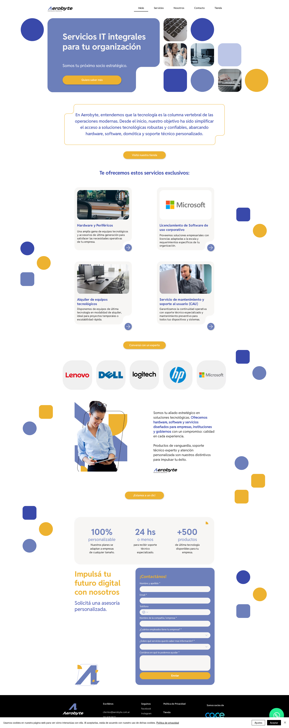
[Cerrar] (285, 722)
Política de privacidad (167, 722)
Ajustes (258, 722)
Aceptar (274, 722)
